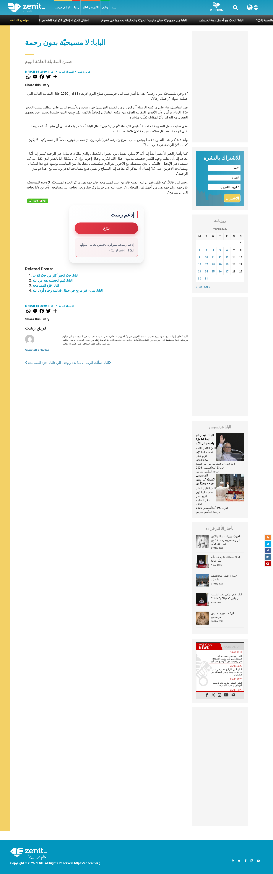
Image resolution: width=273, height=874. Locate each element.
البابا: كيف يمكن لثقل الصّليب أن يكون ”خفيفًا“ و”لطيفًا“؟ (226, 596)
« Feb (199, 286)
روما (76, 7)
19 (220, 264)
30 (199, 278)
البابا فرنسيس (63, 7)
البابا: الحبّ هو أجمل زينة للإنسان (196, 20)
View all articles (37, 350)
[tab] (208, 646)
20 (226, 264)
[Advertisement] (220, 86)
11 (213, 257)
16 (199, 264)
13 (226, 257)
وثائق (105, 7)
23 (199, 271)
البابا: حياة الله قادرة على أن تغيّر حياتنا (225, 558)
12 (220, 257)
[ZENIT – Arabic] (31, 7)
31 (206, 278)
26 (220, 271)
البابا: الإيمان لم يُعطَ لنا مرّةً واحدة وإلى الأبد (205, 439)
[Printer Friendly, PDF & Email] (37, 201)
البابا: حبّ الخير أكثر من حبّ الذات (55, 275)
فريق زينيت (84, 71)
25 (213, 271)
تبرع (114, 7)
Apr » (207, 286)
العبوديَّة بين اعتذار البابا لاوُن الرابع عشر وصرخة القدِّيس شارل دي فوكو (225, 540)
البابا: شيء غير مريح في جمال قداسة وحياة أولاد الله (67, 290)
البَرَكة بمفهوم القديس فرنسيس (223, 615)
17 (206, 264)
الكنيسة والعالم (91, 7)
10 (206, 257)
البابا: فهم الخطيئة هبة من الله (52, 280)
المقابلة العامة (66, 71)
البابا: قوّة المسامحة (45, 285)
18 (213, 264)
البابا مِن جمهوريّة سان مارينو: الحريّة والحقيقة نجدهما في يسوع (118, 20)
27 (226, 271)
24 (206, 271)
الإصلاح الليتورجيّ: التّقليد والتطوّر (224, 577)
